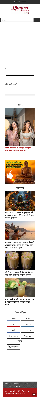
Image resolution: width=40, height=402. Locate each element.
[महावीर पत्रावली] (20, 183)
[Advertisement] (20, 43)
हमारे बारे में (17, 2)
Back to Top (34, 394)
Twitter (28, 318)
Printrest (27, 324)
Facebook (13, 318)
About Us (8, 383)
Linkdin (28, 330)
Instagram (13, 336)
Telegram (27, 336)
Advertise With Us (14, 386)
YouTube (13, 324)
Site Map (17, 383)
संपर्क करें (24, 2)
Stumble (13, 330)
